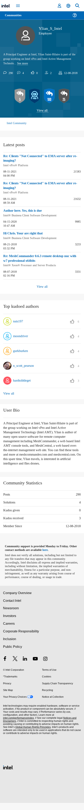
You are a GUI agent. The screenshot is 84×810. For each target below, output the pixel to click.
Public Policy (12, 653)
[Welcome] (34, 96)
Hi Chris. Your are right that (24, 233)
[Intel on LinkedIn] (25, 666)
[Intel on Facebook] (4, 666)
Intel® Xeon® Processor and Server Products (31, 264)
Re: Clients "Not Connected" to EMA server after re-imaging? (40, 158)
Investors (9, 623)
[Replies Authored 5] (20, 96)
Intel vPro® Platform (16, 165)
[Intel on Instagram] (45, 666)
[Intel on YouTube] (35, 666)
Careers (8, 630)
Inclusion (9, 646)
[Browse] (14, 17)
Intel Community (16, 123)
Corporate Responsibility (21, 638)
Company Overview (17, 600)
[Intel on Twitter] (15, 666)
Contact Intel (12, 607)
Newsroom (11, 615)
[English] (68, 5)
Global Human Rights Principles (32, 734)
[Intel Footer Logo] (8, 774)
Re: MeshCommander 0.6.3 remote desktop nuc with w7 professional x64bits (39, 257)
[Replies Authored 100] (49, 96)
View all (42, 110)
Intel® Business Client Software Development (32, 215)
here (47, 553)
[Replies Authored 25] (64, 96)
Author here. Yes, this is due (24, 210)
